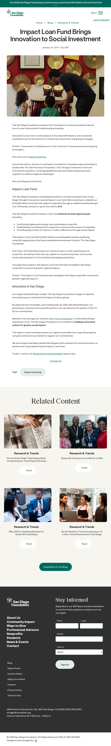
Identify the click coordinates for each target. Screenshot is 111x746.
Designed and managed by (20, 740)
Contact (13, 646)
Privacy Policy (14, 690)
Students (13, 638)
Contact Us (55, 360)
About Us (13, 618)
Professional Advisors (23, 630)
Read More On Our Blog (56, 566)
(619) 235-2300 (73, 709)
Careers (11, 684)
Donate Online (14, 673)
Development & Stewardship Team (51, 353)
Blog (9, 662)
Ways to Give (16, 626)
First (59, 620)
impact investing (37, 156)
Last (83, 620)
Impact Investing (32, 372)
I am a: (60, 646)
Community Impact (21, 622)
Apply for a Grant (16, 679)
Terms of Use (14, 695)
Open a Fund (13, 668)
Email (59, 633)
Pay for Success (63, 318)
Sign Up (65, 664)
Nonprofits (15, 634)
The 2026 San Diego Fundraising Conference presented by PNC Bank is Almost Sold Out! (55, 2)
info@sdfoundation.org (19, 712)
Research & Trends (68, 22)
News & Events (18, 642)
